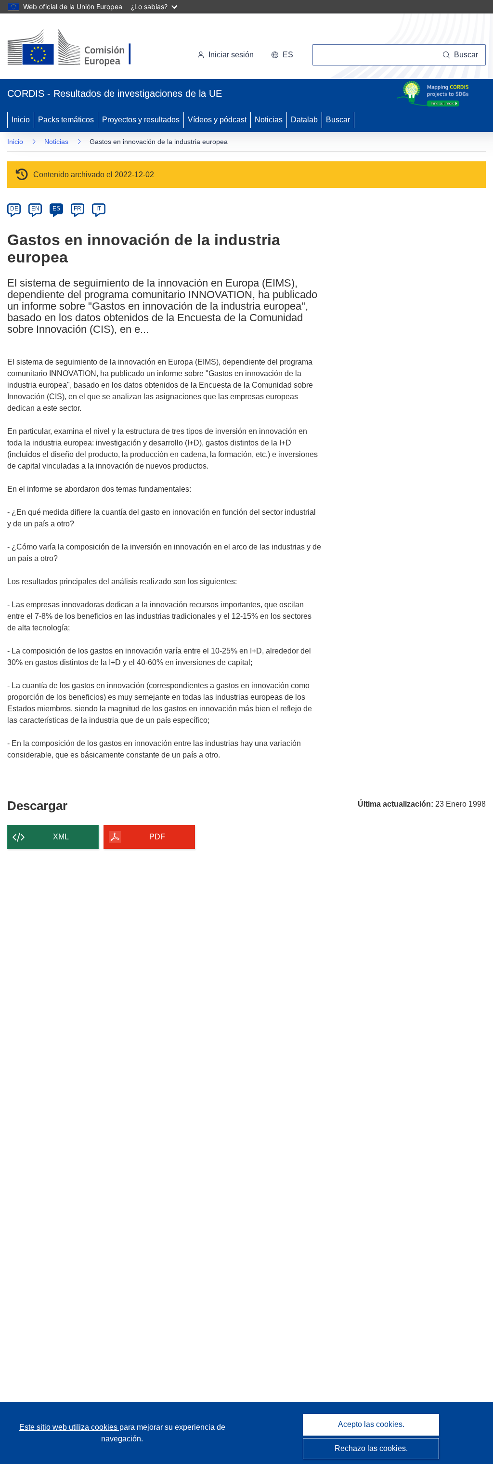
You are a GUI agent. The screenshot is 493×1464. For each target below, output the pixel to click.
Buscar (338, 120)
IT (98, 208)
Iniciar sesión (231, 55)
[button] (282, 54)
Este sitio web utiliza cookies (69, 1427)
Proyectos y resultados (141, 120)
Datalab (304, 120)
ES (56, 208)
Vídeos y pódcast (217, 120)
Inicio (21, 120)
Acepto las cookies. (371, 1424)
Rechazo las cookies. (371, 1448)
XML (61, 837)
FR (77, 208)
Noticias (269, 120)
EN (35, 208)
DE (14, 208)
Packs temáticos (66, 120)
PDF (157, 837)
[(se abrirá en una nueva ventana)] (85, 48)
